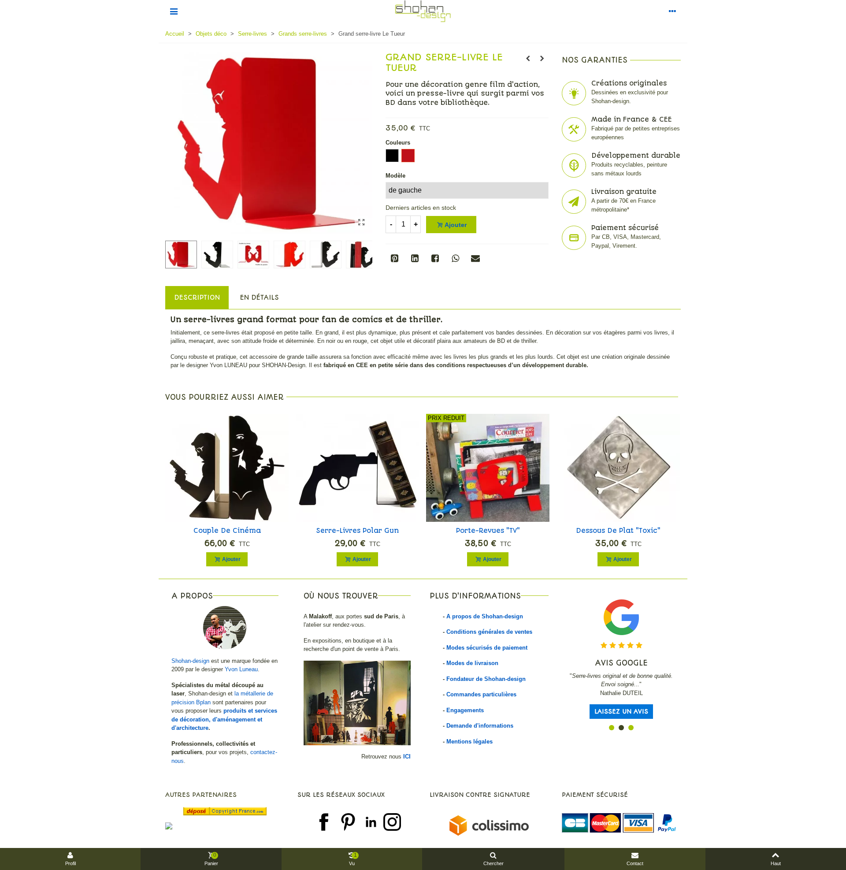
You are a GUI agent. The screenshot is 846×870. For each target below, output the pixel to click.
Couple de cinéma (227, 531)
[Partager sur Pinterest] (394, 258)
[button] (611, 727)
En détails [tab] (259, 297)
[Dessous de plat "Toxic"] (618, 468)
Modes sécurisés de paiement (486, 647)
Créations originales (629, 83)
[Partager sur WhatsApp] (455, 258)
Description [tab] (197, 297)
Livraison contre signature (480, 794)
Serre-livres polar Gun (357, 531)
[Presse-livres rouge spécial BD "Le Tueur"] (361, 222)
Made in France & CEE (631, 119)
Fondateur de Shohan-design (486, 679)
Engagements (465, 710)
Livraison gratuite (624, 192)
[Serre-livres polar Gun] (357, 468)
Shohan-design (190, 661)
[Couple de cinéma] (227, 468)
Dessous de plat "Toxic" (618, 531)
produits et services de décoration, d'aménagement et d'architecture (224, 719)
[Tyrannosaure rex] (542, 58)
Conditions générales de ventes (489, 631)
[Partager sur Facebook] (435, 258)
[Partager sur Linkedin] (414, 258)
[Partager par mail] (475, 258)
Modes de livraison (472, 663)
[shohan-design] (423, 11)
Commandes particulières (481, 694)
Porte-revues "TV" (488, 531)
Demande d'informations (479, 725)
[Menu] (173, 11)
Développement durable (635, 156)
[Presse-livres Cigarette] (527, 58)
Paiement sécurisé (625, 228)
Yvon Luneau (241, 669)
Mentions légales (469, 741)
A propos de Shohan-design (484, 616)
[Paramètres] (672, 11)
